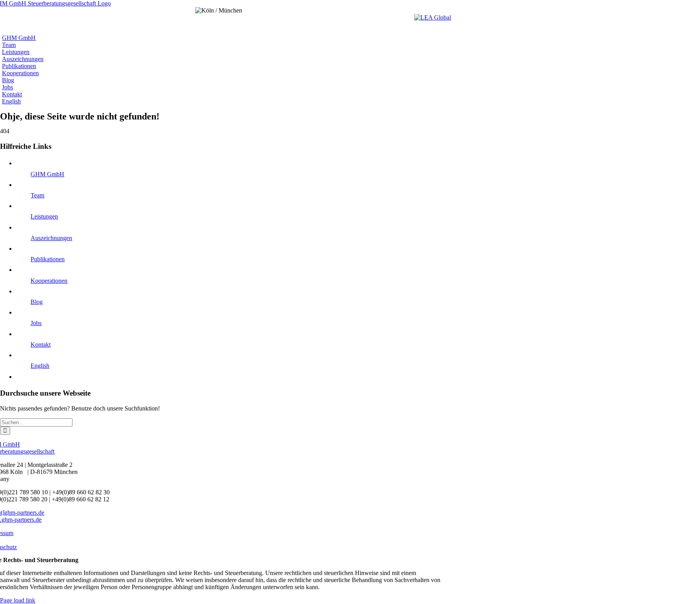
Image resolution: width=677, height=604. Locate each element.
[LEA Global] (432, 17)
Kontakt (41, 344)
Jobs (36, 323)
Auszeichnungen (51, 238)
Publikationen (48, 259)
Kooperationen (49, 280)
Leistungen (44, 216)
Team (37, 195)
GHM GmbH (47, 174)
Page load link (17, 600)
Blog (37, 301)
